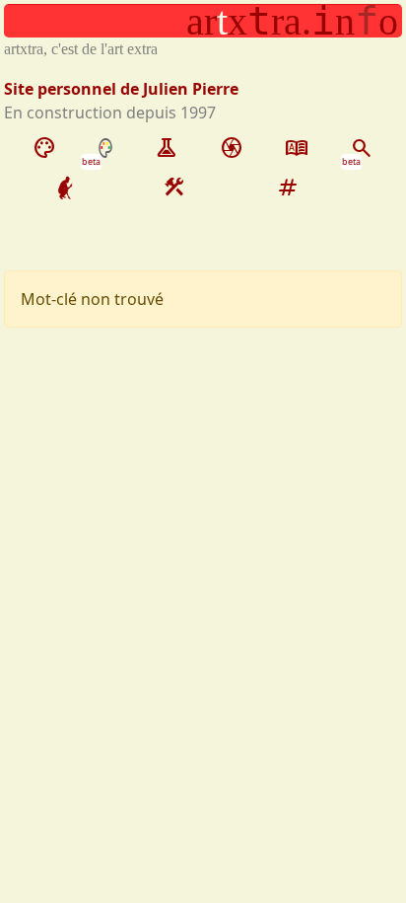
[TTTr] (65, 187)
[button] (203, 21)
